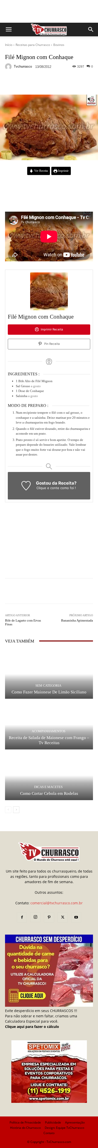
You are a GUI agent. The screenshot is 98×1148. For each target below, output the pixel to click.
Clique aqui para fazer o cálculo (32, 1026)
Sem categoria (48, 685)
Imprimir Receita (51, 329)
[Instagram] (35, 917)
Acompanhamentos (48, 731)
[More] (76, 83)
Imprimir (63, 171)
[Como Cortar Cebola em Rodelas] (49, 775)
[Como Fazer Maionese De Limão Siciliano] (49, 674)
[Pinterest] (49, 917)
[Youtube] (76, 917)
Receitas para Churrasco (33, 45)
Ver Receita (40, 171)
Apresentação (75, 1122)
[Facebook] (22, 917)
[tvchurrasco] (9, 66)
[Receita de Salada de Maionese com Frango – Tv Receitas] (49, 724)
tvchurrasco (23, 66)
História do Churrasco (25, 1128)
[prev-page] (8, 809)
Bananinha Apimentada (77, 620)
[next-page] (16, 809)
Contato (49, 1133)
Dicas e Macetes (48, 787)
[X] (63, 917)
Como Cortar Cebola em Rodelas (49, 793)
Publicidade (53, 1122)
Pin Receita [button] (51, 344)
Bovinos (58, 45)
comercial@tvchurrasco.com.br (56, 903)
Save (66, 83)
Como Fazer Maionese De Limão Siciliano (49, 692)
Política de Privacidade (25, 1122)
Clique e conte (48, 488)
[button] (9, 29)
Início (8, 45)
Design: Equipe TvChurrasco (64, 1128)
